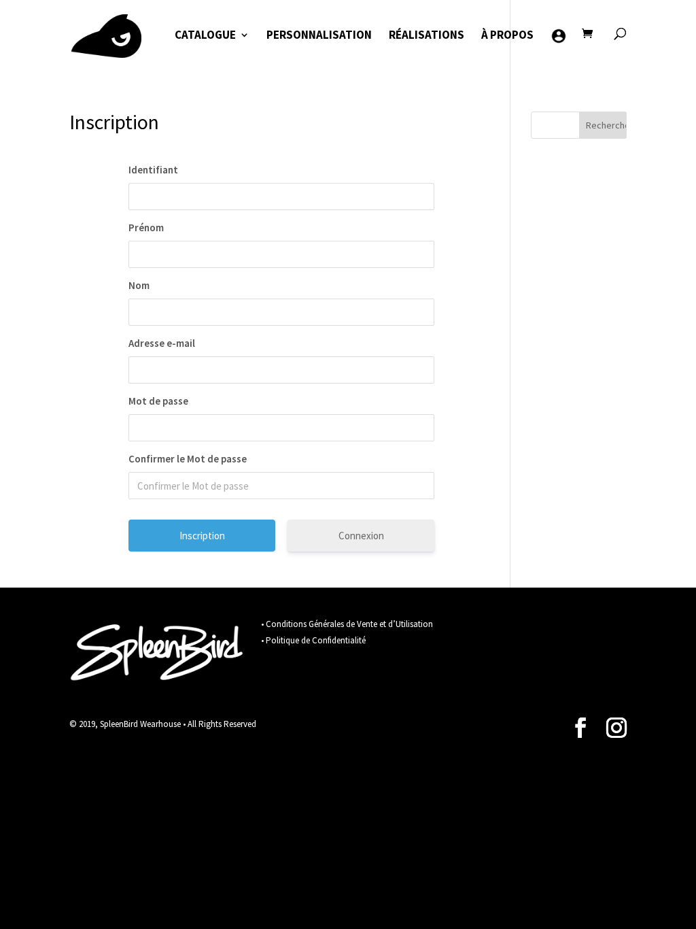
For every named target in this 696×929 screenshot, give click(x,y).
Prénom (146, 227)
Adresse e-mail (161, 343)
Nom (139, 285)
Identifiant (153, 169)
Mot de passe (158, 400)
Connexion (361, 535)
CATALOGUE (205, 36)
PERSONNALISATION (319, 36)
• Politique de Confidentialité (313, 640)
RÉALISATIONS (426, 36)
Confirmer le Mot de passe (187, 458)
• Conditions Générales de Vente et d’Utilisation (347, 624)
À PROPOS (507, 36)
